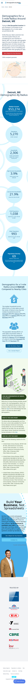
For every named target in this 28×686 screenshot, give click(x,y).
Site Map (20, 671)
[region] (14, 69)
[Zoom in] (24, 63)
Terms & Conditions (15, 673)
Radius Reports (6, 668)
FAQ (8, 408)
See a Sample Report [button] (14, 350)
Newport (14, 315)
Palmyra (17, 314)
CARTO (24, 77)
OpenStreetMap (15, 77)
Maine (6, 7)
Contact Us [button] (14, 540)
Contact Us (14, 671)
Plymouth (5, 314)
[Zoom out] (24, 65)
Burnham (5, 317)
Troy (3, 315)
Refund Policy (6, 673)
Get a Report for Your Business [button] (12, 53)
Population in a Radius (16, 668)
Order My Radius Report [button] (14, 346)
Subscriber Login (7, 671)
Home (3, 7)
